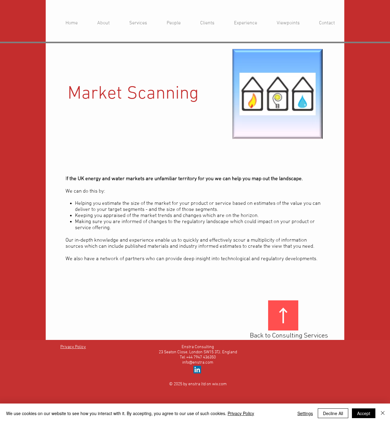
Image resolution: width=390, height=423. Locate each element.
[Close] (382, 413)
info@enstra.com (197, 362)
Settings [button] (305, 413)
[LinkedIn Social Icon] (197, 369)
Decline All (333, 413)
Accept (363, 413)
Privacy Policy (241, 413)
